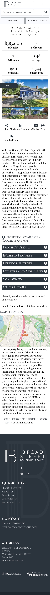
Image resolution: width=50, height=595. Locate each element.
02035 (7, 422)
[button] (46, 12)
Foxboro (43, 418)
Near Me (12, 20)
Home (5, 418)
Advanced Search (37, 20)
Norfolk (32, 418)
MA (23, 418)
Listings (15, 418)
